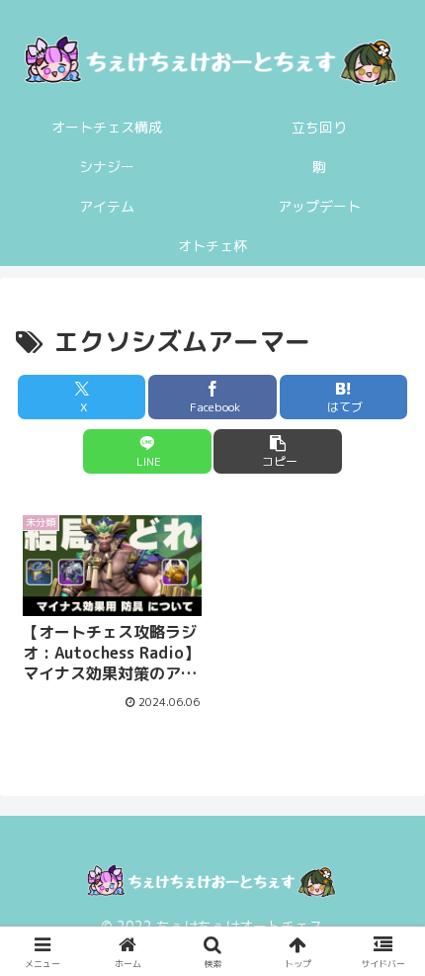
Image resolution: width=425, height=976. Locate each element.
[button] (277, 451)
